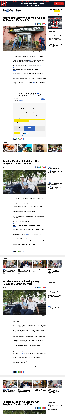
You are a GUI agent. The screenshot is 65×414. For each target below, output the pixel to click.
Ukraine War (9, 14)
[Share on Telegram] (39, 24)
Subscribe (43, 98)
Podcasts (30, 14)
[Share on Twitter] (37, 24)
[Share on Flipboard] (44, 24)
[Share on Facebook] (35, 24)
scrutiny (30, 60)
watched (22, 233)
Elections (20, 249)
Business (17, 14)
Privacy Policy (21, 100)
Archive (34, 14)
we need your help (17, 118)
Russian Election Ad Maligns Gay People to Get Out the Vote (21, 162)
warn (17, 325)
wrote (23, 245)
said (40, 65)
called (34, 82)
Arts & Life (26, 14)
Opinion (21, 14)
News (5, 14)
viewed (27, 234)
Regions (13, 14)
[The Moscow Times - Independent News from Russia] (12, 10)
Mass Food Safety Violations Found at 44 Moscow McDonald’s (24, 19)
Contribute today (56, 10)
